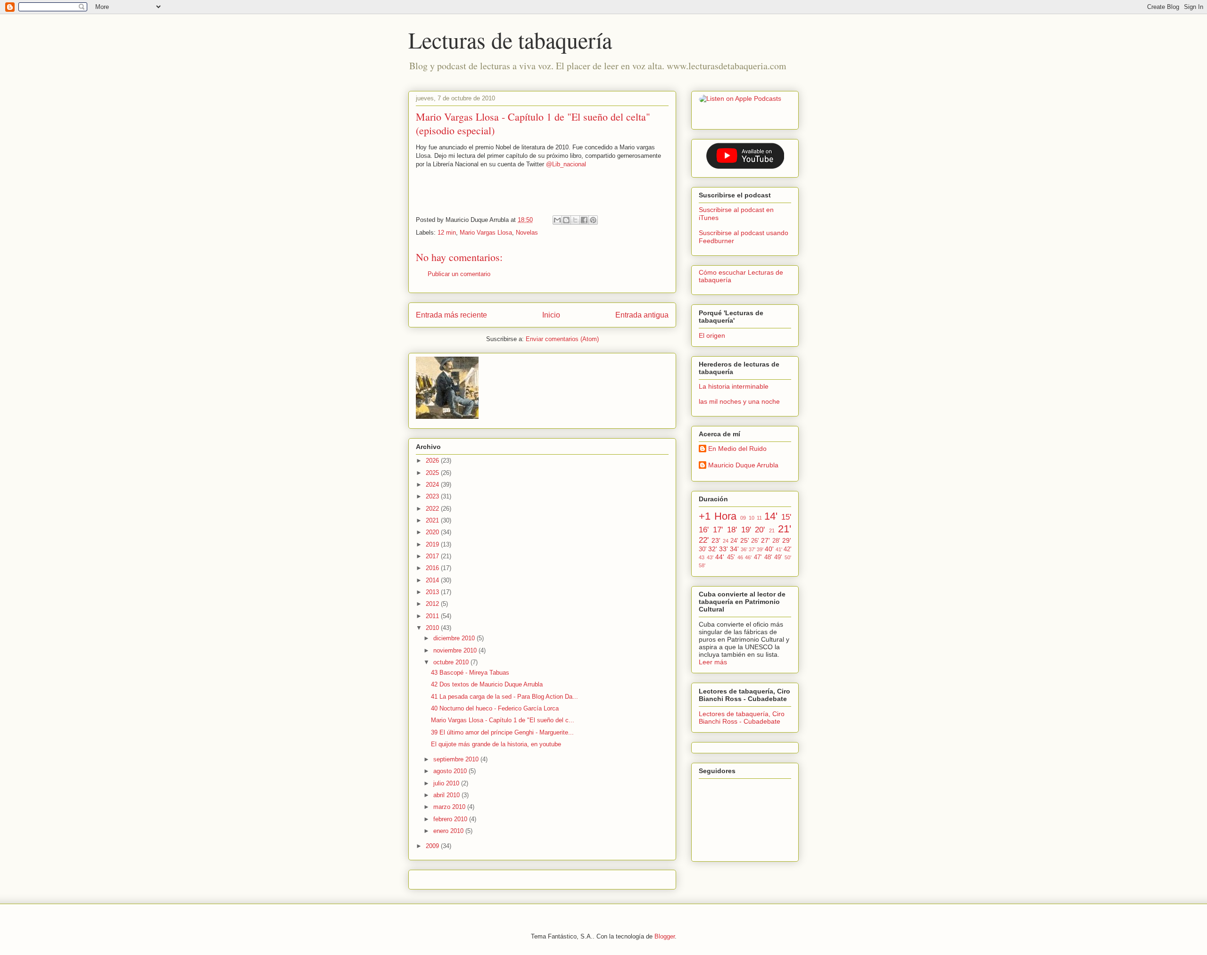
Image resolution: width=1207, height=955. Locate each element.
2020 (433, 532)
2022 (433, 508)
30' (702, 549)
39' (760, 549)
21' (784, 529)
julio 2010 (447, 783)
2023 (433, 496)
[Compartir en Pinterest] (593, 220)
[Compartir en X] (575, 220)
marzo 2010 (450, 806)
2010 (433, 627)
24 (725, 541)
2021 (433, 520)
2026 (433, 460)
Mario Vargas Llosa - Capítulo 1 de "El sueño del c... (502, 720)
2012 (433, 603)
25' (744, 540)
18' (732, 529)
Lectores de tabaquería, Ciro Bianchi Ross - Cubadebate (742, 717)
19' (746, 529)
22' (704, 540)
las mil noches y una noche (739, 401)
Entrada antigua (642, 315)
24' (734, 541)
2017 (433, 556)
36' (744, 549)
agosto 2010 (451, 771)
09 (743, 518)
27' (765, 540)
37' (752, 549)
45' (731, 557)
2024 (433, 484)
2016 (433, 567)
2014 (433, 580)
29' (786, 540)
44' (719, 557)
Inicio (551, 315)
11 (759, 518)
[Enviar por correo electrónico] (557, 220)
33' (723, 549)
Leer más (713, 662)
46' (748, 557)
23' (715, 540)
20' (760, 529)
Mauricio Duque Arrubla (743, 465)
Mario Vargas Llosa (486, 232)
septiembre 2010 (456, 759)
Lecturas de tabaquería (510, 39)
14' (770, 516)
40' (769, 549)
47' (757, 557)
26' (755, 541)
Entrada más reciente (451, 315)
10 (751, 518)
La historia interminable (734, 386)
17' (718, 529)
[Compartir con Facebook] (584, 220)
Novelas (527, 232)
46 (740, 557)
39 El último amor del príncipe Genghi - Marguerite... (502, 732)
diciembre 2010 (455, 638)
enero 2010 (449, 830)
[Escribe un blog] (566, 220)
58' (702, 565)
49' (778, 557)
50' (788, 557)
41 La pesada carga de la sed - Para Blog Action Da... (504, 696)
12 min (447, 232)
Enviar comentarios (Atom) (562, 339)
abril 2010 (447, 795)
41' (779, 549)
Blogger (664, 936)
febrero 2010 (451, 819)
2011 (433, 616)
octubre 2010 (452, 662)
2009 (433, 845)
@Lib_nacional (566, 164)
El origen (712, 335)
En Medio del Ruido (737, 448)
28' (776, 541)
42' (787, 549)
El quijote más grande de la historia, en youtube (496, 744)
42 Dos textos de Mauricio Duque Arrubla (487, 684)
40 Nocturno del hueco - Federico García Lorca (495, 708)
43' (710, 557)
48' (768, 557)
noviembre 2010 (456, 650)
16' (704, 529)
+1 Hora (717, 516)
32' (712, 549)
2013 (433, 592)
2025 (433, 472)
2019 (433, 544)
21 (772, 530)
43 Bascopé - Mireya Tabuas (470, 672)
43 (701, 557)
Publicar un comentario (459, 274)
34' (734, 549)
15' (786, 517)
